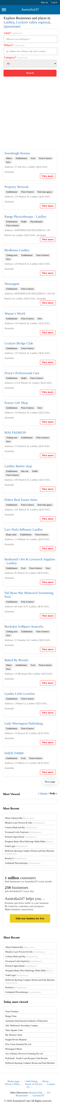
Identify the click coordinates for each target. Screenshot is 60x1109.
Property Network (16, 187)
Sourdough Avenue (17, 153)
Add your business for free (30, 918)
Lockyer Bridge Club (18, 343)
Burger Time (11, 1016)
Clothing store (11, 255)
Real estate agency (45, 192)
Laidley (9, 22)
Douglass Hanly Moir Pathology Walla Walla (28, 841)
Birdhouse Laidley (17, 250)
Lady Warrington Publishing (23, 723)
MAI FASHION (15, 432)
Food (33, 158)
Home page (14, 1081)
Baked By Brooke (16, 660)
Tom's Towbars (11, 1011)
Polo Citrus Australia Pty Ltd (18, 1044)
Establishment (21, 158)
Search (30, 73)
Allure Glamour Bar (19, 818)
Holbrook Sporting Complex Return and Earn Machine (30, 1063)
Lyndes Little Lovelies (19, 693)
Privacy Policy (12, 1084)
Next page (50, 781)
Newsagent (11, 284)
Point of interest (45, 158)
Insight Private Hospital (16, 1039)
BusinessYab (35, 1092)
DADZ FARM (14, 753)
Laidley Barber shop (18, 466)
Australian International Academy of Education (26, 1021)
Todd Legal (16, 846)
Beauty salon (11, 534)
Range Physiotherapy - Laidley (25, 216)
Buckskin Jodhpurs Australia (23, 626)
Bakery (9, 158)
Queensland (12, 26)
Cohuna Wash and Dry (21, 827)
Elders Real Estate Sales (20, 500)
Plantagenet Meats (13, 1049)
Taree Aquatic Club (14, 1030)
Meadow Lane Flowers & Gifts (25, 822)
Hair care (24, 471)
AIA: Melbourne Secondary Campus (21, 1025)
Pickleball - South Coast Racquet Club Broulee (26, 1058)
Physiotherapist (36, 221)
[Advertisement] (30, 117)
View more (48, 176)
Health (23, 221)
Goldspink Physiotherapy (22, 863)
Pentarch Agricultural (20, 837)
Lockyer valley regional (33, 22)
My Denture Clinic (13, 1035)
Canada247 (38, 1095)
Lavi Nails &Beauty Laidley (23, 529)
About (45, 1081)
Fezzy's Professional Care (21, 373)
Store (8, 162)
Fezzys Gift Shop (16, 403)
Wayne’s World (14, 313)
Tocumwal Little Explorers (23, 832)
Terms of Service (33, 1084)
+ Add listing (31, 1081)
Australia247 (30, 9)
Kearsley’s (15, 858)
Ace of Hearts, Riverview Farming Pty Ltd (24, 1053)
